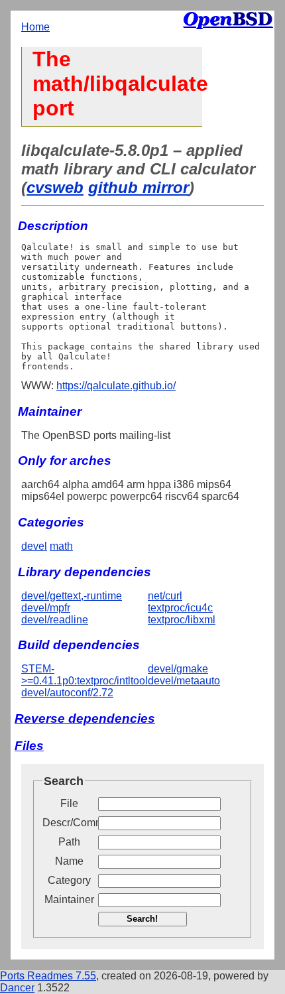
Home (35, 26)
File (69, 803)
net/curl (165, 595)
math (61, 546)
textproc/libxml (181, 619)
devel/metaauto (184, 680)
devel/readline (54, 619)
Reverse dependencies (85, 718)
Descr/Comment (68, 822)
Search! (142, 919)
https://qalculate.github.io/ (116, 385)
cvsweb (55, 187)
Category (69, 880)
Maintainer (69, 899)
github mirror (138, 187)
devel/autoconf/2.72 (67, 692)
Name (69, 861)
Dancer (17, 987)
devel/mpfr (45, 607)
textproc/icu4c (180, 607)
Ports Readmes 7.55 (48, 975)
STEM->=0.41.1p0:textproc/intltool (84, 674)
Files (29, 746)
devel (34, 546)
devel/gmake (178, 668)
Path (69, 841)
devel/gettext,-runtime (71, 595)
